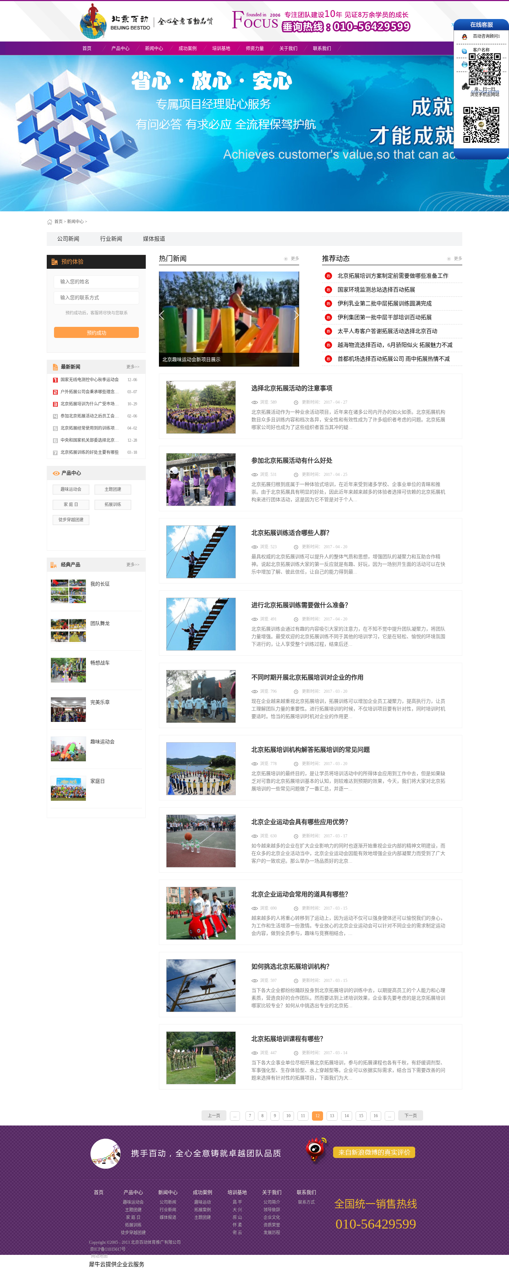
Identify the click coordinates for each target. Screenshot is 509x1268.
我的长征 (100, 584)
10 (288, 1115)
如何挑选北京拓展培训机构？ (291, 966)
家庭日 (97, 781)
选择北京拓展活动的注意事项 (291, 388)
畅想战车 (100, 662)
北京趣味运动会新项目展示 (191, 359)
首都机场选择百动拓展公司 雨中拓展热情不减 (394, 359)
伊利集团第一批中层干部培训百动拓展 (385, 317)
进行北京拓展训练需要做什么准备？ (301, 605)
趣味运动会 (71, 489)
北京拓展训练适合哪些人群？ (291, 533)
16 (376, 1115)
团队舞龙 (100, 623)
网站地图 (98, 1256)
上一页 (214, 1115)
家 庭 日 (71, 504)
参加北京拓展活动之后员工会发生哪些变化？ (102, 416)
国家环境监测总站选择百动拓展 (376, 290)
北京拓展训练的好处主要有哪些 (90, 452)
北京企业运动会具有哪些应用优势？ (301, 822)
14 (347, 1115)
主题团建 (113, 489)
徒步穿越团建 (71, 519)
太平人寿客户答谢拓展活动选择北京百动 (387, 331)
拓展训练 (113, 504)
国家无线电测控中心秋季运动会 (90, 379)
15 (361, 1115)
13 (332, 1115)
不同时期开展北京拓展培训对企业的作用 (307, 677)
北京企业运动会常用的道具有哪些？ (301, 894)
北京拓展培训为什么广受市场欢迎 (92, 404)
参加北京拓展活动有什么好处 (291, 460)
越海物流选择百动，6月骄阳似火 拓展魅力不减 (395, 345)
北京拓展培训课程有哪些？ (288, 1039)
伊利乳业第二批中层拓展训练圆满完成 (385, 303)
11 (303, 1115)
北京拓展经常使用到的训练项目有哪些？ (98, 428)
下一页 (410, 1115)
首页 (86, 48)
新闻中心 (75, 221)
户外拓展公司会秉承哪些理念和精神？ (96, 391)
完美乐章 (100, 702)
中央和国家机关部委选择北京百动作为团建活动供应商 (110, 440)
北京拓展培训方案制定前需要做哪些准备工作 (393, 276)
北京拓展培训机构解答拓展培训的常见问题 (310, 749)
